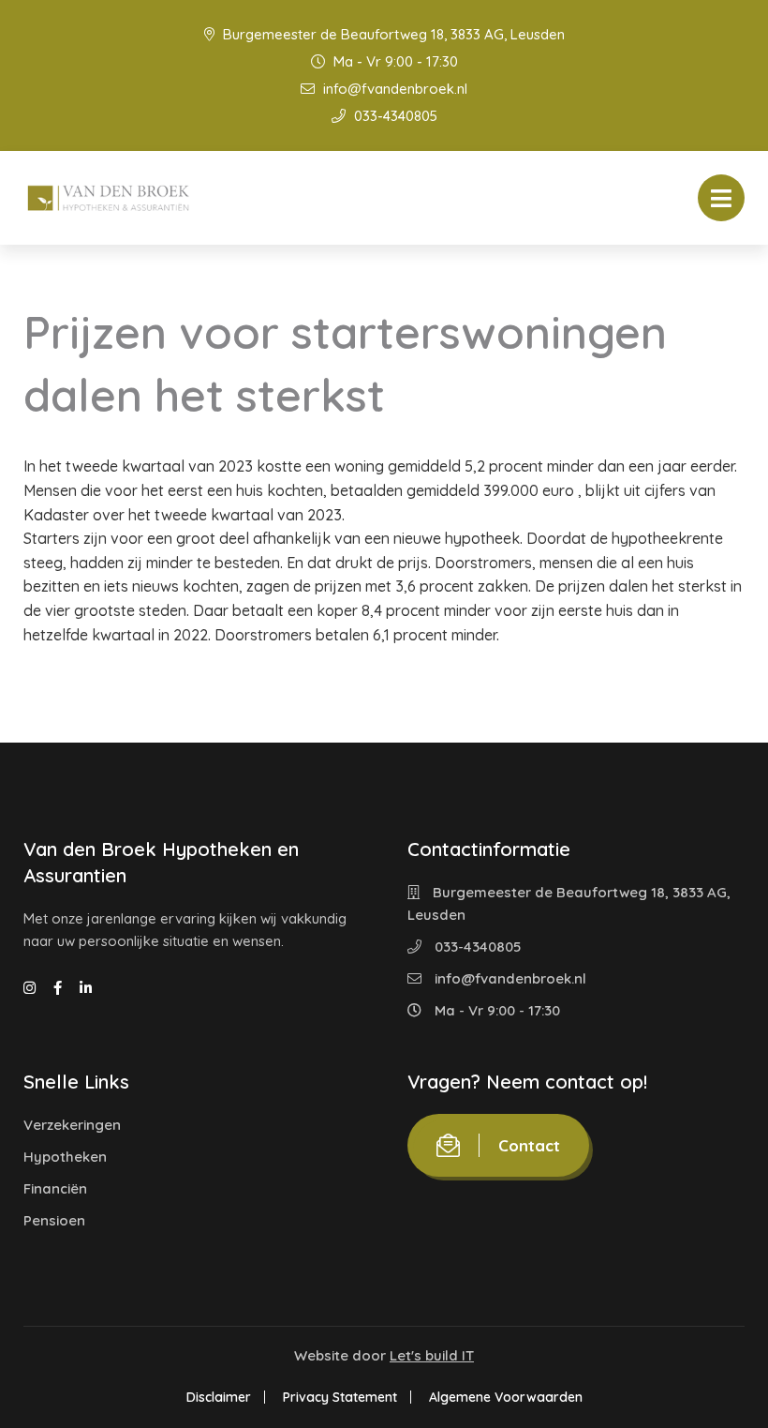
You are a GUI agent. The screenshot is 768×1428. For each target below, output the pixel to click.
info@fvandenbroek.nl (393, 89)
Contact (529, 1145)
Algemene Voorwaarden (506, 1397)
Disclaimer (218, 1397)
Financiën (55, 1188)
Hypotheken (65, 1156)
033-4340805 (393, 116)
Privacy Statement (340, 1397)
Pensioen (54, 1220)
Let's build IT (432, 1355)
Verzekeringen (72, 1125)
